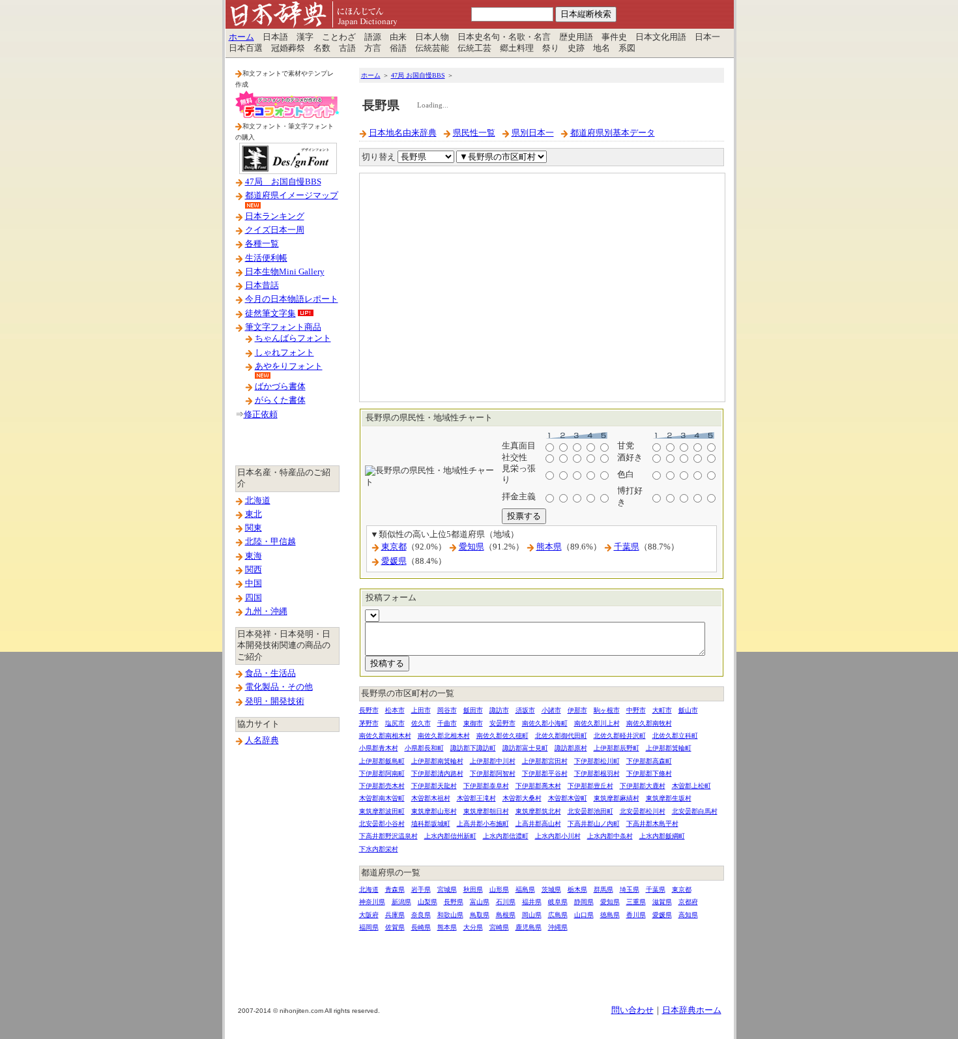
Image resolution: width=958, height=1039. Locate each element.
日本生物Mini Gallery (285, 271)
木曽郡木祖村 (430, 798)
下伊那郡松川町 (597, 761)
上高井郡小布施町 (483, 823)
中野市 (636, 710)
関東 (253, 528)
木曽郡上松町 (691, 785)
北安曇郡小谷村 (382, 823)
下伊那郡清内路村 (437, 773)
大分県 (473, 927)
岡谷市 (447, 710)
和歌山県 (450, 914)
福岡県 (369, 927)
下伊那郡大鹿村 (642, 785)
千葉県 (626, 546)
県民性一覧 (474, 133)
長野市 (369, 710)
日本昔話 (262, 285)
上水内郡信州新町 (450, 836)
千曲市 (447, 723)
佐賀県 (395, 927)
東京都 (394, 546)
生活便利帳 (266, 258)
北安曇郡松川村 (642, 811)
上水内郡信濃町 (506, 836)
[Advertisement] (541, 953)
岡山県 (532, 914)
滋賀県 (662, 901)
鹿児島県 (528, 927)
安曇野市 (502, 723)
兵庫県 (395, 914)
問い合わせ (632, 1010)
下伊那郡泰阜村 (486, 785)
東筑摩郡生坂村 (668, 798)
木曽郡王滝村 (476, 798)
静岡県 (584, 901)
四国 (253, 597)
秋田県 (473, 889)
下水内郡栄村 (378, 849)
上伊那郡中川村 (492, 761)
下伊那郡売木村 (382, 785)
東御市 (473, 723)
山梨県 (427, 901)
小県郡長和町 (424, 748)
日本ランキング (274, 216)
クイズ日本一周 (274, 230)
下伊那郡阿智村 (492, 773)
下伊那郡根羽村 (597, 773)
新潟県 (401, 901)
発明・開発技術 (274, 701)
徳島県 (610, 914)
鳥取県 (479, 914)
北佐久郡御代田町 (561, 735)
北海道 (257, 500)
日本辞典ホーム (691, 1010)
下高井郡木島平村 (652, 823)
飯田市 (473, 710)
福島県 (525, 889)
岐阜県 (558, 901)
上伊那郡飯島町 (382, 761)
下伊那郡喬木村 (538, 785)
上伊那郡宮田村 (545, 761)
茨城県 (551, 889)
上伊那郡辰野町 (616, 748)
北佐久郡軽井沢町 (620, 735)
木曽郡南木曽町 (382, 798)
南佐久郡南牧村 (649, 723)
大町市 (662, 710)
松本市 (395, 710)
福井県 (532, 901)
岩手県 (421, 889)
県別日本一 (533, 133)
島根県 (505, 914)
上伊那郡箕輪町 (668, 748)
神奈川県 (372, 901)
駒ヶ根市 (607, 710)
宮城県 (447, 889)
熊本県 (549, 546)
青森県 (395, 889)
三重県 (636, 901)
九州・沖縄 (266, 611)
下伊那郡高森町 (649, 761)
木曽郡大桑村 (522, 798)
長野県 (453, 901)
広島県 (558, 914)
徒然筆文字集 (270, 313)
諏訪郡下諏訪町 (473, 748)
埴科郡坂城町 (430, 823)
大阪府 (369, 914)
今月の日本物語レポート (291, 299)
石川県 (505, 901)
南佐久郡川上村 (597, 723)
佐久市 (421, 723)
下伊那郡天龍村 (434, 785)
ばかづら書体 (280, 386)
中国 (253, 583)
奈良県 (421, 914)
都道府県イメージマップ (291, 195)
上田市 (421, 710)
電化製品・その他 (279, 687)
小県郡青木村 (378, 748)
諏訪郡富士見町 (525, 748)
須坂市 (525, 710)
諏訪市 (499, 710)
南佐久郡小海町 (545, 723)
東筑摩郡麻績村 (616, 798)
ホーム (241, 37)
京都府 (688, 901)
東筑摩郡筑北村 (538, 811)
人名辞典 (262, 740)
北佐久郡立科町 (675, 735)
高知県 (688, 914)
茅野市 (369, 723)
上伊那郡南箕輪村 (437, 761)
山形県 (499, 889)
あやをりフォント (289, 366)
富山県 (479, 901)
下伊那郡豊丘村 (590, 785)
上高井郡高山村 (538, 823)
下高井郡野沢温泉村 (388, 836)
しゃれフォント (284, 352)
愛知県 (471, 546)
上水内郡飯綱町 (662, 836)
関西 (253, 569)
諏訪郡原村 (571, 748)
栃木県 (577, 889)
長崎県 (421, 927)
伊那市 (577, 710)
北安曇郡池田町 (590, 811)
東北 (253, 514)
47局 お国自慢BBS (283, 181)
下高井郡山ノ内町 (594, 823)
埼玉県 (629, 889)
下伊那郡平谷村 (545, 773)
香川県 (636, 914)
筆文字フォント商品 (283, 327)
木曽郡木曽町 (567, 798)
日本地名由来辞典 (403, 133)
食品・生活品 (270, 673)
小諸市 (551, 710)
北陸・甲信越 (270, 541)
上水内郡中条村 (610, 836)
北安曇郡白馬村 (695, 811)
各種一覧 (262, 243)
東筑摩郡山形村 (434, 811)
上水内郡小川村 (558, 836)
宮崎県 (499, 927)
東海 (253, 556)
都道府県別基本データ (612, 133)
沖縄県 (558, 927)
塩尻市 (395, 723)
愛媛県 (394, 561)
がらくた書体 (280, 400)
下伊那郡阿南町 (382, 773)
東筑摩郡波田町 (382, 811)
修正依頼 (261, 414)
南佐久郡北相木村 (444, 735)
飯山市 (688, 710)
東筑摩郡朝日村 (486, 811)
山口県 (584, 914)
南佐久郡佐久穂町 (502, 735)
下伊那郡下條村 (649, 773)
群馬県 (603, 889)
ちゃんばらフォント (293, 338)
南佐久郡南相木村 (385, 735)
